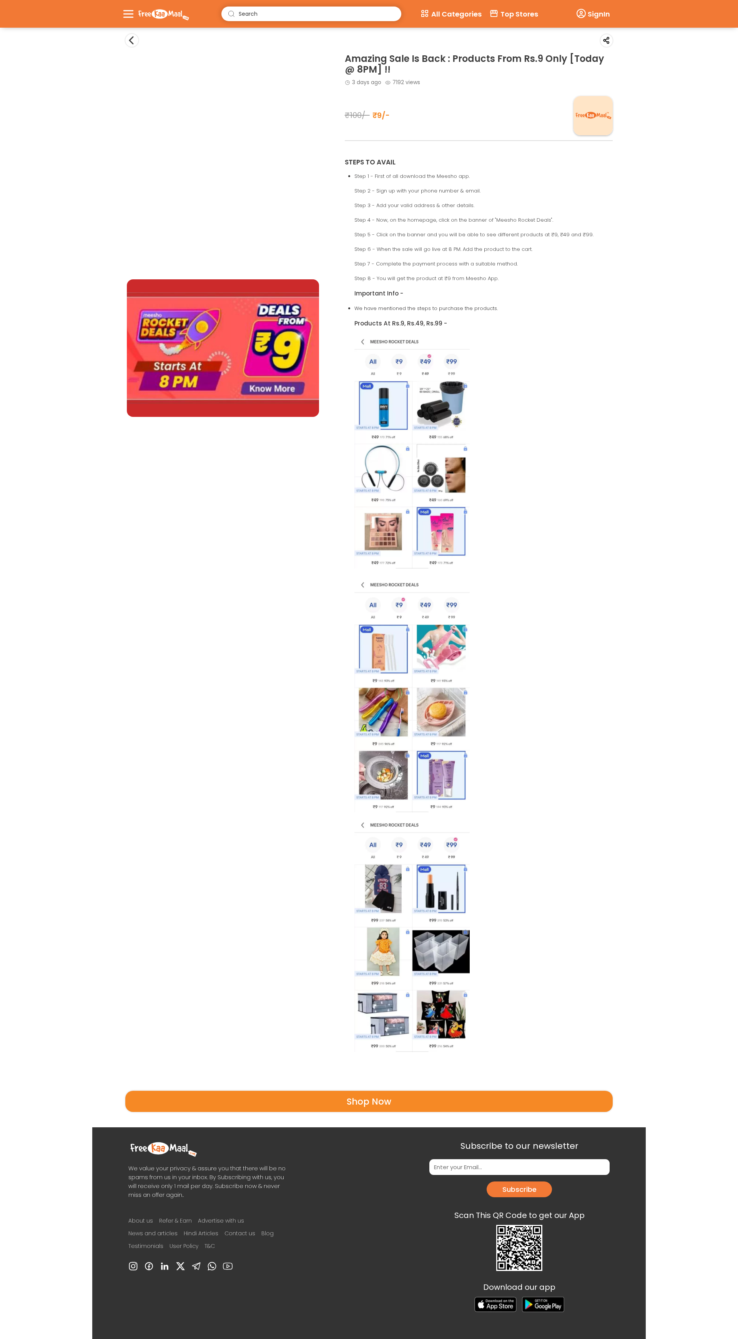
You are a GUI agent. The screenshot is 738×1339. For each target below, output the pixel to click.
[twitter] (180, 1266)
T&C (209, 1246)
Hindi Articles (201, 1233)
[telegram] (196, 1266)
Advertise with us (221, 1221)
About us (140, 1221)
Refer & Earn (175, 1221)
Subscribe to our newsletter (519, 1146)
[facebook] (149, 1266)
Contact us (239, 1233)
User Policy (184, 1246)
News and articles (153, 1233)
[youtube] (228, 1266)
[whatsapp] (212, 1266)
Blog (267, 1233)
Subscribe (519, 1189)
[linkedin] (165, 1266)
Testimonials (145, 1246)
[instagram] (133, 1266)
